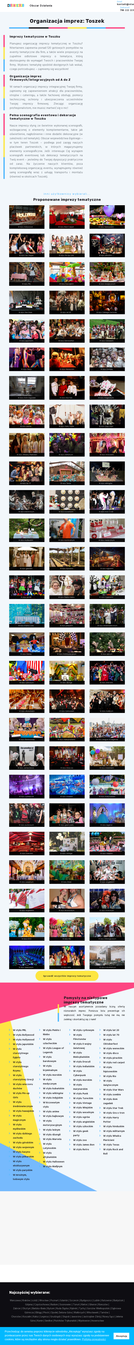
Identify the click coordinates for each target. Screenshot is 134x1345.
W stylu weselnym (83, 1112)
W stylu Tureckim (83, 1098)
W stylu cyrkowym (83, 1030)
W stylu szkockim (83, 1126)
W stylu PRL (19, 1030)
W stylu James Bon (83, 1145)
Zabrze (16, 1309)
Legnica (44, 1317)
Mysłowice (84, 1321)
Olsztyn (26, 1309)
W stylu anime (51, 1112)
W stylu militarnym (114, 1131)
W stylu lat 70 (111, 1035)
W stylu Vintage (82, 1103)
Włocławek (92, 1313)
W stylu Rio (109, 1076)
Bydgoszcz (86, 1301)
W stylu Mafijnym (52, 1167)
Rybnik (73, 1309)
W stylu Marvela (52, 1139)
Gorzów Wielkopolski (98, 1309)
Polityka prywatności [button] (94, 1339)
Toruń (76, 1305)
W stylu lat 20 (111, 1030)
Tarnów (104, 1313)
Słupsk (66, 1317)
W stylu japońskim (23, 1044)
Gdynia (28, 1305)
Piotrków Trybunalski (65, 1321)
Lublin (97, 1301)
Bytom (50, 1309)
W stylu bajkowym (53, 1116)
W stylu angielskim (84, 1122)
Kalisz (36, 1317)
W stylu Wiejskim (83, 1108)
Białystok (118, 1301)
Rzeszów (103, 1305)
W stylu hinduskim (113, 1126)
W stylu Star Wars (113, 1090)
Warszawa (15, 1301)
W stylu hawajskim (23, 1111)
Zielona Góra (65, 1313)
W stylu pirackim (112, 1058)
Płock (46, 1313)
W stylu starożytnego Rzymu (20, 1066)
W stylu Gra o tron (114, 1113)
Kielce (84, 1305)
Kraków (26, 1301)
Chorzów (16, 1317)
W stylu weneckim (113, 1049)
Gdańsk (64, 1301)
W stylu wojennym (23, 1147)
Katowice (107, 1301)
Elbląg (38, 1313)
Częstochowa (41, 1305)
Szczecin (74, 1301)
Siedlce (48, 1321)
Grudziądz (55, 1317)
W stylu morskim (52, 1075)
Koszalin (27, 1317)
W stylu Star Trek (113, 1108)
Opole (54, 1313)
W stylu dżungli (52, 1135)
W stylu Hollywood (23, 1040)
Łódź (34, 1301)
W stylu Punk (80, 1094)
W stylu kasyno (21, 1152)
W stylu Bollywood (23, 1035)
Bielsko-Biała (39, 1309)
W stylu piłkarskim (23, 1157)
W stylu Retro (81, 1150)
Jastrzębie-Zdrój (92, 1317)
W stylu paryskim (22, 1170)
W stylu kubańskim (53, 1089)
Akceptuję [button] (121, 1336)
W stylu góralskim (23, 1143)
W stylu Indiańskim (83, 1067)
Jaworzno (76, 1317)
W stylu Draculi (82, 1062)
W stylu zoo (80, 1140)
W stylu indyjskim (53, 1098)
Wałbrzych (79, 1313)
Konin (40, 1321)
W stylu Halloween (53, 1162)
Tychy (82, 1309)
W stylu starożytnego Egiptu (20, 1053)
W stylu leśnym (51, 1130)
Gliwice (93, 1305)
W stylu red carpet (114, 1063)
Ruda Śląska (62, 1309)
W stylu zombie (112, 1095)
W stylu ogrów (81, 1117)
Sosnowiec (65, 1305)
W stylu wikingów (53, 1093)
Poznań (54, 1301)
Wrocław (44, 1301)
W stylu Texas (111, 1145)
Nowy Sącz (108, 1317)
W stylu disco (111, 1053)
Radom (54, 1305)
